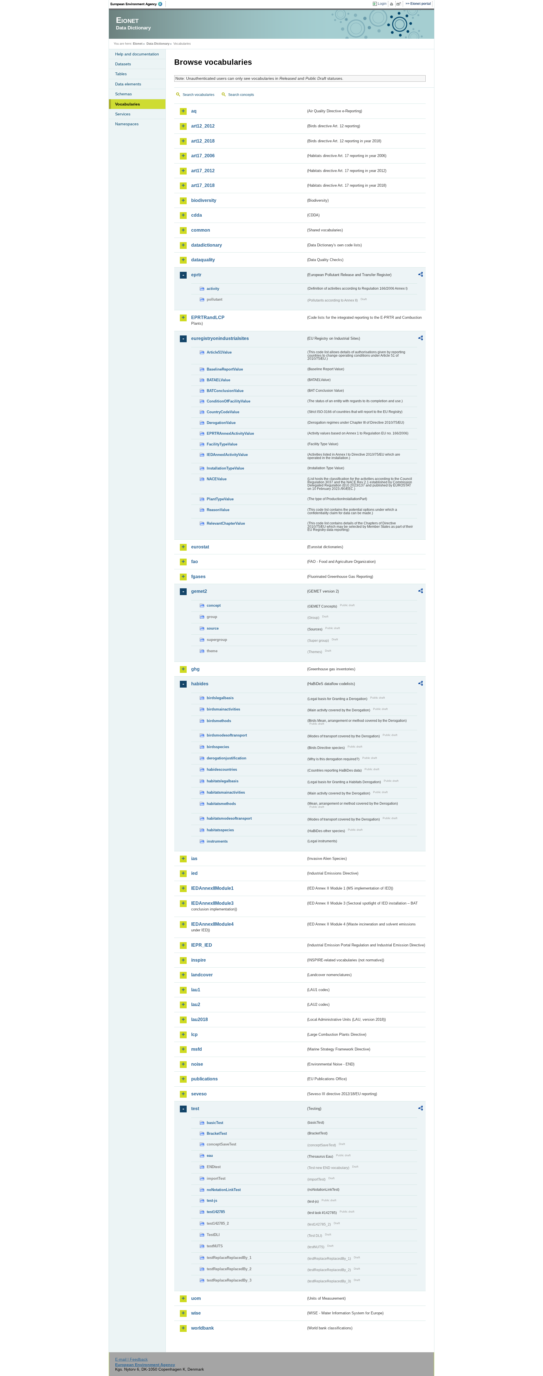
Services (122, 114)
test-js (212, 1200)
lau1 (195, 989)
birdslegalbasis (220, 698)
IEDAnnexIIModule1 (212, 888)
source (213, 628)
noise (197, 1064)
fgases (198, 576)
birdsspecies (218, 747)
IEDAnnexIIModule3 (212, 903)
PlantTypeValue (220, 499)
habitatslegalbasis (222, 781)
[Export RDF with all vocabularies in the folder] (420, 275)
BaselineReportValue (225, 369)
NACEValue (217, 479)
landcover (202, 974)
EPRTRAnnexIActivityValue (230, 433)
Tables (121, 74)
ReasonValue (218, 510)
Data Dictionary (157, 43)
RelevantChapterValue (226, 523)
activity (213, 289)
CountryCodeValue (223, 412)
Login (382, 3)
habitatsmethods (221, 804)
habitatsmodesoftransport (229, 818)
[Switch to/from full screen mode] (400, 4)
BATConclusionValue (225, 391)
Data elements (128, 84)
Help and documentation (137, 54)
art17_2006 (203, 155)
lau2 (195, 1004)
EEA (138, 4)
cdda (196, 215)
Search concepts (241, 94)
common (200, 230)
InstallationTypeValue (225, 468)
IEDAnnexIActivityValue (227, 455)
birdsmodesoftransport (227, 735)
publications (204, 1078)
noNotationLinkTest (224, 1190)
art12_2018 (203, 141)
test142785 (216, 1212)
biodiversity (203, 200)
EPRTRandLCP (208, 317)
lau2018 (199, 1019)
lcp (194, 1034)
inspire (198, 960)
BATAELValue (218, 380)
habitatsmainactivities (226, 792)
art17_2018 (203, 185)
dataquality (203, 259)
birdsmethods (219, 721)
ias (194, 858)
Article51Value (219, 352)
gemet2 (199, 591)
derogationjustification (226, 758)
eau (210, 1155)
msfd (196, 1049)
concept (214, 605)
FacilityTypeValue (222, 444)
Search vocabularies (198, 94)
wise (196, 1313)
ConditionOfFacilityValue (228, 401)
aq (194, 111)
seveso (199, 1093)
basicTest (215, 1123)
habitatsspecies (220, 830)
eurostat (200, 546)
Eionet (138, 43)
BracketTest (217, 1133)
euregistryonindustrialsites (220, 338)
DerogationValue (221, 423)
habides (199, 683)
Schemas (123, 94)
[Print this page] (392, 4)
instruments (217, 841)
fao (194, 561)
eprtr (196, 274)
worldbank (202, 1328)
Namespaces (127, 124)
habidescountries (222, 769)
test (195, 1108)
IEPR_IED (201, 945)
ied (194, 873)
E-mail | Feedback (131, 1359)
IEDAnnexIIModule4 (212, 924)
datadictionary (206, 245)
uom (196, 1298)
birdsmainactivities (223, 709)
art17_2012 (203, 170)
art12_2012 (203, 126)
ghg (195, 669)
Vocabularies (127, 104)
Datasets (123, 64)
